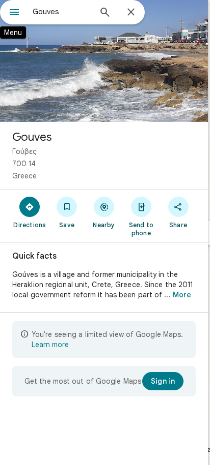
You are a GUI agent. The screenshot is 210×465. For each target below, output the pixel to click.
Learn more (50, 344)
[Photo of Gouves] (104, 61)
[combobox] (62, 12)
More (182, 294)
